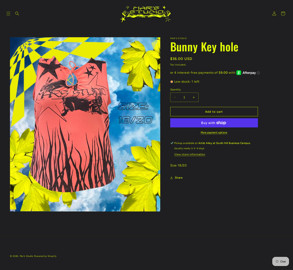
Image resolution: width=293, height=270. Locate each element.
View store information (189, 154)
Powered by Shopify (45, 256)
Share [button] (179, 178)
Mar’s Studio (26, 256)
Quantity (175, 89)
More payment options (214, 132)
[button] (8, 13)
